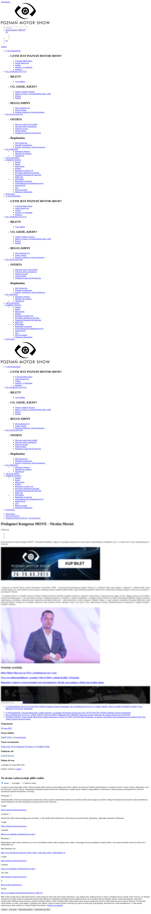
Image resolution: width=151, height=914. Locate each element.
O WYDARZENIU (13, 51)
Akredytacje (19, 156)
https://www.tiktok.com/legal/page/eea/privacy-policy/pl (21, 893)
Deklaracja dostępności (23, 192)
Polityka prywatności (55, 905)
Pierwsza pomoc (21, 190)
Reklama (49, 707)
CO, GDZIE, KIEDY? (100, 707)
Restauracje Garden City (24, 171)
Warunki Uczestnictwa (23, 145)
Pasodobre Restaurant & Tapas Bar (28, 175)
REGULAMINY (115, 707)
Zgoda (6, 783)
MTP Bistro (19, 179)
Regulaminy (65, 707)
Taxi (16, 188)
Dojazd (18, 96)
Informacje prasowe (22, 151)
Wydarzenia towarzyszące (72, 713)
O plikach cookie (29, 783)
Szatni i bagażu (20, 110)
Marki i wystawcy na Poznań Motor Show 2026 (33, 94)
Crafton (18, 769)
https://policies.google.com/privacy (14, 810)
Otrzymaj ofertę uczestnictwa (26, 126)
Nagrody (57, 707)
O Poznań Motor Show (23, 61)
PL (7, 32)
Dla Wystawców (21, 143)
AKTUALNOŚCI (12, 158)
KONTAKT (10, 194)
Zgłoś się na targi (21, 129)
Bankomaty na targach (23, 181)
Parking (18, 98)
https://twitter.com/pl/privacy (11, 885)
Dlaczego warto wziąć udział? (26, 124)
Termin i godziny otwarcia (25, 92)
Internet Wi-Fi (20, 185)
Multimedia (28, 709)
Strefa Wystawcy (12, 30)
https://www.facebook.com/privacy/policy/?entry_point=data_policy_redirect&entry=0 (33, 853)
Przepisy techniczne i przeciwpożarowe (29, 112)
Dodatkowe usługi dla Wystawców (28, 133)
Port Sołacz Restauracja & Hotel (27, 173)
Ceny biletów (20, 82)
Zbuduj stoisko (20, 131)
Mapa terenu (19, 166)
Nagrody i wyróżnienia (23, 67)
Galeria (18, 65)
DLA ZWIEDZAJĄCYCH (16, 72)
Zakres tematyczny (22, 63)
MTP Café (19, 177)
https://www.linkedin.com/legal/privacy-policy (18, 834)
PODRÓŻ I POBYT (13, 160)
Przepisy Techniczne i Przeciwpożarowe (30, 147)
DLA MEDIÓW (12, 149)
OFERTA (42, 707)
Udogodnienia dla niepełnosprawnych (29, 183)
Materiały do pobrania (23, 154)
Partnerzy (18, 69)
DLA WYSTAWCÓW (14, 114)
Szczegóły (16, 783)
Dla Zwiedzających (22, 108)
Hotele (17, 164)
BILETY (22, 30)
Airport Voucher (12, 719)
